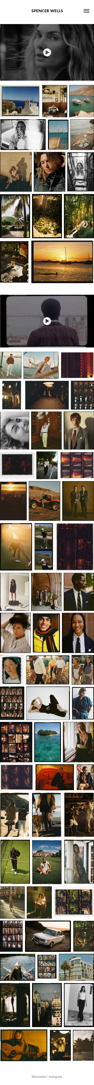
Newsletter (39, 1076)
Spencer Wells (47, 10)
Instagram (55, 1076)
